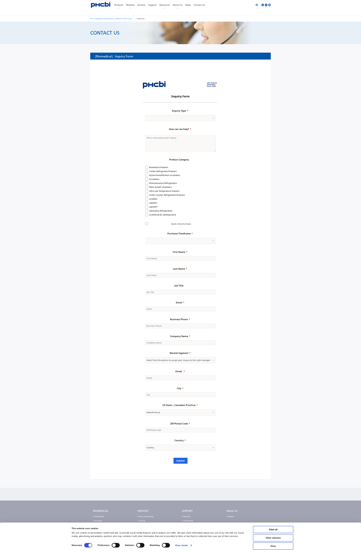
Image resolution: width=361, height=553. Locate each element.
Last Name (179, 268)
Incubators (154, 179)
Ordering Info (188, 521)
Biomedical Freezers (158, 167)
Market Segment (179, 353)
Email (179, 302)
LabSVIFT (153, 206)
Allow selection (273, 538)
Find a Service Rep (146, 517)
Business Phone (179, 319)
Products (118, 5)
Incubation (98, 521)
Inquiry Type (179, 110)
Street (179, 371)
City (179, 388)
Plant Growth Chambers (160, 187)
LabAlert (153, 203)
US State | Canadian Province (178, 405)
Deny (273, 546)
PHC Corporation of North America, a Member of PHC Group (111, 18)
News (188, 5)
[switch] (116, 545)
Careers (231, 517)
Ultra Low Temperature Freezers (164, 191)
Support (152, 5)
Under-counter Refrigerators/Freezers (167, 195)
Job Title (178, 285)
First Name (179, 252)
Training (142, 521)
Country (179, 440)
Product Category (179, 159)
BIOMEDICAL (100, 511)
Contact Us (199, 5)
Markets (130, 5)
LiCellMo (153, 199)
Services (141, 5)
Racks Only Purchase (181, 224)
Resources (164, 5)
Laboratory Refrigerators (160, 210)
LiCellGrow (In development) (162, 214)
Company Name (179, 336)
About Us (177, 5)
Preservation (99, 517)
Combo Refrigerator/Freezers (163, 171)
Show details (181, 545)
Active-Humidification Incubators (164, 175)
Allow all (273, 529)
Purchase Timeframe (179, 233)
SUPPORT (187, 511)
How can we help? (179, 129)
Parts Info (186, 517)
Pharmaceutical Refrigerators (163, 183)
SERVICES (142, 511)
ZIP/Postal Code (179, 423)
